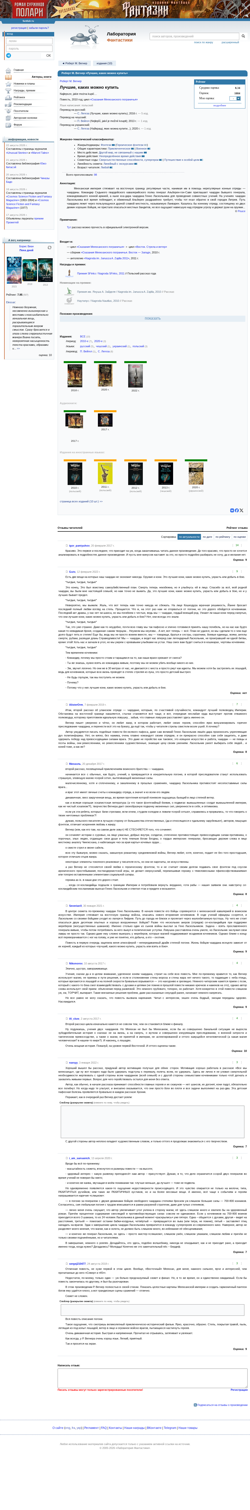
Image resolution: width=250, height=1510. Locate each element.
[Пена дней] (14, 282)
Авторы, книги (42, 76)
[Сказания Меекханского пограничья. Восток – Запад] (105, 425)
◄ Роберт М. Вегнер (74, 63)
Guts (72, 571)
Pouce (241, 211)
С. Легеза (83, 113)
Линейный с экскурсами (119, 163)
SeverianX (75, 905)
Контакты (115, 1428)
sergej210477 (77, 1263)
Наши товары (188, 1428)
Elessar (10, 302)
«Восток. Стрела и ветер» (151, 246)
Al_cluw (74, 1018)
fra (73, 1428)
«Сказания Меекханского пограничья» (114, 99)
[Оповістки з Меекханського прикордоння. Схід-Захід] (196, 483)
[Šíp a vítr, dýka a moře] (166, 483)
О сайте (57, 1428)
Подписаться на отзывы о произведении (222, 1404)
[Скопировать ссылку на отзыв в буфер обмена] (66, 545)
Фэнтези (106, 144)
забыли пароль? (39, 27)
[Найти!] (243, 36)
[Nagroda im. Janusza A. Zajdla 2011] (105, 483)
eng (67, 1428)
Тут (69, 227)
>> (18, 348)
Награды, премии (24, 90)
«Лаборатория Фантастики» (133, 1447)
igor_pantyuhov (79, 545)
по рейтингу (223, 536)
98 (95, 174)
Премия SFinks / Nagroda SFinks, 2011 (101, 273)
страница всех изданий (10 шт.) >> (81, 501)
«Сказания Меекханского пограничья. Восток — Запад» (115, 252)
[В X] (241, 510)
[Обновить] (49, 249)
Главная (19, 69)
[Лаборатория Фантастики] (85, 37)
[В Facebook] (237, 510)
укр (79, 1428)
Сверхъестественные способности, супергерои (128, 159)
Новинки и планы (24, 83)
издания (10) (104, 63)
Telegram (170, 1428)
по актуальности (189, 536)
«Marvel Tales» (40, 152)
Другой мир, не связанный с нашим (121, 152)
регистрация (19, 27)
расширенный (230, 42)
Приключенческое (119, 148)
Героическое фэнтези (129, 144)
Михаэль (75, 763)
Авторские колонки (25, 117)
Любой (105, 167)
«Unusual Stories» (17, 152)
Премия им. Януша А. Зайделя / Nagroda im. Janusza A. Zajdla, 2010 (119, 291)
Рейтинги (19, 97)
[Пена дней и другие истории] (29, 280)
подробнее (219, 105)
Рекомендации (23, 104)
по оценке (240, 536)
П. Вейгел (83, 120)
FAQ (104, 1428)
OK (46, 55)
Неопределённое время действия (120, 156)
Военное (141, 148)
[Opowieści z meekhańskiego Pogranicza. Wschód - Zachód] (75, 484)
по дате (207, 536)
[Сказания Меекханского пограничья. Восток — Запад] (105, 385)
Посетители (21, 110)
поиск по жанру (203, 42)
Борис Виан (26, 246)
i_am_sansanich (79, 1158)
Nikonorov (76, 963)
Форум (18, 124)
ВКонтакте (154, 1428)
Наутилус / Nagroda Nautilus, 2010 (98, 300)
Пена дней (26, 250)
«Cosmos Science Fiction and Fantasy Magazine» (27, 204)
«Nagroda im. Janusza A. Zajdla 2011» (106, 258)
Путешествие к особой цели (181, 159)
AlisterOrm (76, 704)
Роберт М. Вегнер (71, 81)
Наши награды (134, 1428)
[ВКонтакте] (232, 510)
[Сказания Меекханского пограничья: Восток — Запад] (75, 386)
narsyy (73, 1062)
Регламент (91, 1428)
